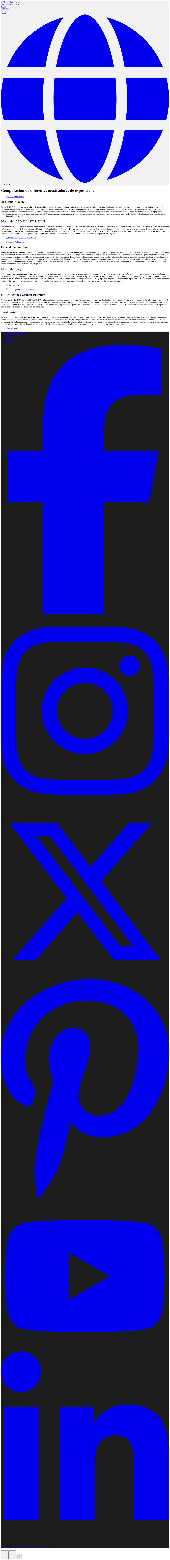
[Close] (19, 1556)
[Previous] (4, 1554)
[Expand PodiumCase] (15, 242)
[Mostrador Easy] (13, 285)
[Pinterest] (85, 1200)
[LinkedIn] (85, 1543)
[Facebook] (85, 613)
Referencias (5, 9)
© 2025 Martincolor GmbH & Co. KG (16, 1547)
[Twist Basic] (11, 328)
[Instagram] (85, 806)
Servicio (4, 11)
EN (5, 184)
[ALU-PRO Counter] (15, 197)
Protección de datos (50, 1547)
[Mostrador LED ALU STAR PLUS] (21, 238)
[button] (85, 182)
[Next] (12, 1554)
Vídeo (3, 6)
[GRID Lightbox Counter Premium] (20, 289)
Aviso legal (37, 1547)
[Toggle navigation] (19, 2)
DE (2, 184)
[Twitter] (85, 975)
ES (8, 184)
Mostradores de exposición (11, 4)
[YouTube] (85, 1350)
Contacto (4, 13)
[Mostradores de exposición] (9, 2)
